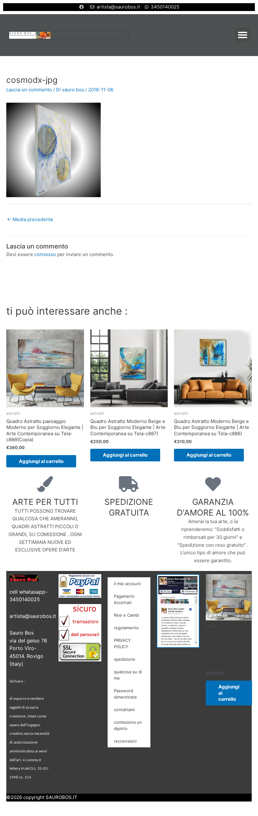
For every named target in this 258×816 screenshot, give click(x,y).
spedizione (124, 659)
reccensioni (125, 741)
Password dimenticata (125, 693)
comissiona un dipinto (128, 725)
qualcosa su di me (128, 675)
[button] (242, 35)
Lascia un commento (29, 90)
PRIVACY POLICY (122, 643)
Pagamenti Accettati (124, 599)
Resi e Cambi (126, 615)
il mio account (127, 583)
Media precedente (30, 219)
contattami (124, 709)
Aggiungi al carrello (41, 461)
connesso (45, 254)
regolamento (126, 627)
